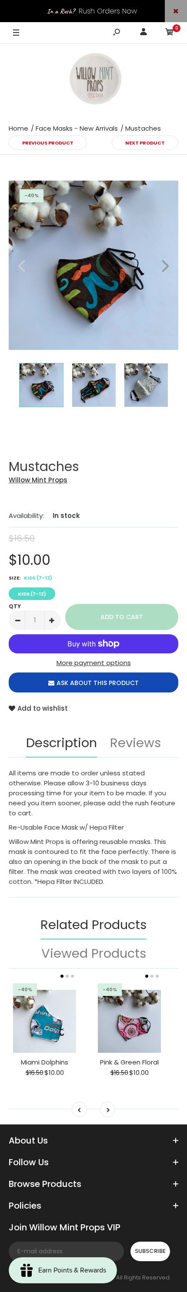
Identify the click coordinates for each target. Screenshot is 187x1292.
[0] (169, 33)
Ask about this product (98, 683)
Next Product (145, 142)
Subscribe (150, 1251)
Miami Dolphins (44, 1062)
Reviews (135, 742)
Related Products (93, 924)
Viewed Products (93, 953)
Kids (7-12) (32, 593)
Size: (30, 577)
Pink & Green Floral (129, 1062)
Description (61, 742)
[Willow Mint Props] (93, 80)
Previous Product (47, 142)
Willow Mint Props (38, 479)
